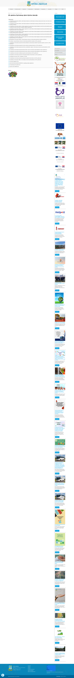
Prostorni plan (60, 17)
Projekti (60, 27)
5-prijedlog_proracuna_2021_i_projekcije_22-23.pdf (18, 56)
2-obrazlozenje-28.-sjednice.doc (15, 64)
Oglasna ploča (60, 43)
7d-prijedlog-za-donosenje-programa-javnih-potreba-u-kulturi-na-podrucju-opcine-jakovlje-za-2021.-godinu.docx (28, 51)
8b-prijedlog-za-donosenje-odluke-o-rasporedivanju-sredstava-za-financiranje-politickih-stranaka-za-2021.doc (28, 39)
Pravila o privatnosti (31, 669)
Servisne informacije (58, 52)
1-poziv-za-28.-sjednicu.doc (14, 66)
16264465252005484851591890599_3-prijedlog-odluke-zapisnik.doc (22, 63)
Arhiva (56, 54)
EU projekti (57, 50)
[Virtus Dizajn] (61, 676)
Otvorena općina (60, 22)
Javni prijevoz (57, 48)
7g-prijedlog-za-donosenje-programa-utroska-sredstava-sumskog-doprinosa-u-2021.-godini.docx (26, 45)
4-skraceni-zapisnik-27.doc (14, 61)
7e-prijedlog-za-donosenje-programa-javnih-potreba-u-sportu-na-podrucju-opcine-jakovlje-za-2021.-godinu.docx (28, 49)
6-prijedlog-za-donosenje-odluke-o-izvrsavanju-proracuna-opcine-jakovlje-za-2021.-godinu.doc (25, 59)
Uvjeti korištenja (30, 670)
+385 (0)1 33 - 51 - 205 (17, 668)
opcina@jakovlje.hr (18, 669)
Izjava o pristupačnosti (31, 671)
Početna (29, 665)
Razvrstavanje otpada (60, 38)
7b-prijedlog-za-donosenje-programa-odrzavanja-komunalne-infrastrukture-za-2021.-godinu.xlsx (26, 54)
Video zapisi (60, 32)
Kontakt (29, 668)
